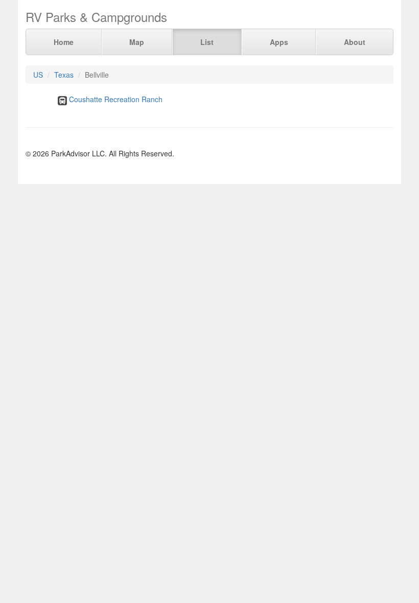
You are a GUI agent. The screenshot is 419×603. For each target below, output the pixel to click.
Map (136, 42)
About (354, 42)
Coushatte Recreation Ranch (115, 99)
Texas (64, 74)
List (207, 42)
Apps (279, 42)
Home (64, 42)
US (38, 74)
